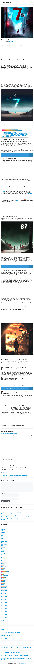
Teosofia (3, 620)
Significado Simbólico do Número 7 (8, 125)
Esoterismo (3, 542)
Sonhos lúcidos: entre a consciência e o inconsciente (11, 512)
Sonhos (4, 472)
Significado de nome (5, 575)
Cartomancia (3, 536)
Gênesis (3, 191)
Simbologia (3, 580)
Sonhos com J (4, 599)
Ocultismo (3, 568)
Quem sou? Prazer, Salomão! (6, 635)
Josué (25, 199)
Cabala (2, 535)
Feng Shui (3, 547)
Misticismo (3, 563)
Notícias (2, 565)
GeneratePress (23, 663)
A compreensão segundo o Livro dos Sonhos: (10, 129)
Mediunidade (3, 562)
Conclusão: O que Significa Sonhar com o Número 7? (11, 124)
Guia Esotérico (4, 551)
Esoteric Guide (4, 541)
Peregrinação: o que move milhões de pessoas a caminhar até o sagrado (14, 515)
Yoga (2, 623)
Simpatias (3, 581)
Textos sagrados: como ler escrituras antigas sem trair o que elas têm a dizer (15, 516)
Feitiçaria (3, 545)
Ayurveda (3, 533)
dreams (2, 539)
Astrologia (3, 532)
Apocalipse (30, 193)
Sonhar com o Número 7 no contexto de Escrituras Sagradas (12, 126)
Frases (2, 548)
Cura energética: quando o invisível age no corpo (10, 513)
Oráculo (2, 569)
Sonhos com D (4, 590)
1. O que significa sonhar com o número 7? (10, 132)
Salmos (17, 200)
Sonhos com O (4, 605)
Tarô (2, 618)
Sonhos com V (4, 615)
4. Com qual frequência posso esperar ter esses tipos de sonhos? (14, 135)
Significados (3, 577)
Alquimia (3, 529)
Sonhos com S (4, 611)
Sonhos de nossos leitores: (6, 136)
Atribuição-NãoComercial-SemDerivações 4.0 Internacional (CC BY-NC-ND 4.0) (16, 647)
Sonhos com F (4, 593)
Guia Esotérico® (7, 2)
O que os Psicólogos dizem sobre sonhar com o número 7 (12, 130)
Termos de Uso (4, 638)
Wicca (2, 621)
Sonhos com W (4, 617)
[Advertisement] (17, 53)
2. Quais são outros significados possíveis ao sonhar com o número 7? (15, 133)
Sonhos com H (4, 596)
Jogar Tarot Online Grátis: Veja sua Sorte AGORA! (10, 632)
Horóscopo (3, 553)
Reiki (2, 572)
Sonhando (3, 583)
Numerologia (3, 566)
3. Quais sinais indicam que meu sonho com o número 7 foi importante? (15, 134)
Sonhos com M (4, 602)
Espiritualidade (4, 544)
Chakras (2, 538)
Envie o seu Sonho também (6, 427)
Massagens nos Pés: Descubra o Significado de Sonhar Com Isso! (15, 475)
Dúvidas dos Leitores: (5, 131)
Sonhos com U (4, 614)
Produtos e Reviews (5, 571)
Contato (2, 629)
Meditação (3, 560)
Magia (2, 556)
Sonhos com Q (4, 608)
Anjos (2, 530)
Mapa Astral (3, 559)
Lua (2, 554)
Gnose (2, 550)
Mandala (3, 557)
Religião (2, 574)
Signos (2, 578)
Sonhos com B (4, 587)
